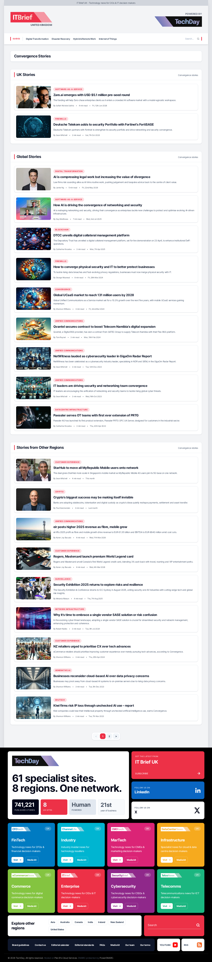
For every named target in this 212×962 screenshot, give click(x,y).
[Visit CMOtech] (126, 829)
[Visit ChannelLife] (76, 829)
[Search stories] (198, 925)
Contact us (40, 945)
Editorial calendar (60, 945)
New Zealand (117, 922)
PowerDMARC (106, 958)
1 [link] (102, 736)
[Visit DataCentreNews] (176, 829)
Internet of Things (108, 39)
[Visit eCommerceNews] (26, 875)
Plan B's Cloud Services (65, 958)
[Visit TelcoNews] (176, 875)
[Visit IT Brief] (76, 875)
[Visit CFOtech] (26, 829)
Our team (130, 945)
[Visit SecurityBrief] (126, 875)
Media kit (31, 860)
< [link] (96, 736)
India (90, 922)
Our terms (145, 945)
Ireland (101, 922)
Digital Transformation (37, 39)
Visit (15, 860)
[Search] (198, 39)
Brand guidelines (20, 945)
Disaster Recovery (61, 39)
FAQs (102, 945)
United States (57, 929)
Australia (64, 922)
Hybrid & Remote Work (84, 39)
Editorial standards (84, 945)
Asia (53, 922)
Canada (79, 922)
